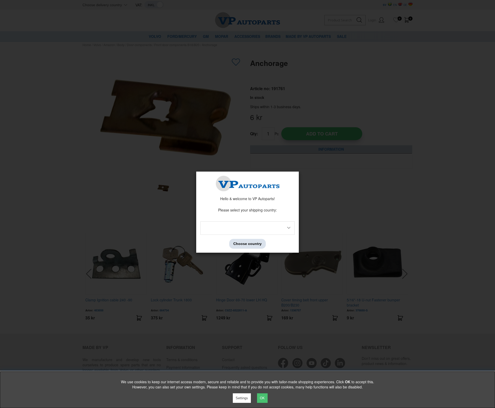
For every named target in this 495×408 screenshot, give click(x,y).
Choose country (247, 244)
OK (262, 398)
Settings (242, 398)
